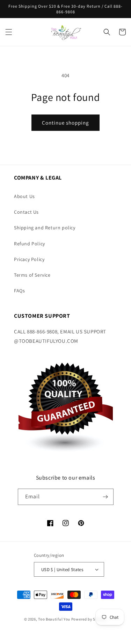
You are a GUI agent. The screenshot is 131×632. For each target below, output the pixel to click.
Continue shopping (65, 122)
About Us (24, 196)
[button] (8, 32)
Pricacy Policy (29, 259)
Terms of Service (32, 275)
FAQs (19, 290)
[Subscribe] (105, 497)
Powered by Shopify (89, 619)
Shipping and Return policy (44, 227)
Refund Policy (29, 243)
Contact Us (26, 212)
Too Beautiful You (54, 619)
